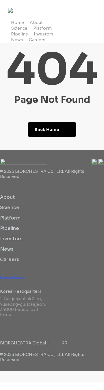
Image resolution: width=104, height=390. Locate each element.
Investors (11, 239)
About (7, 197)
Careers (9, 259)
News (7, 249)
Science (9, 208)
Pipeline (9, 228)
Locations (12, 278)
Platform (10, 218)
